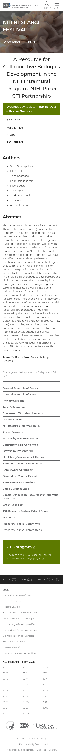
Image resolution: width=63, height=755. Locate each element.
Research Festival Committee (21, 523)
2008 (45, 696)
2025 (25, 667)
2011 (25, 690)
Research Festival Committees (22, 530)
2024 (45, 667)
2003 (25, 707)
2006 (26, 702)
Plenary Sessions (13, 400)
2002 (45, 707)
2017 (25, 678)
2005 (45, 702)
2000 (26, 713)
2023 (5, 673)
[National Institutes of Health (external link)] (24, 725)
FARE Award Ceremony (18, 469)
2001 (5, 713)
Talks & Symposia (14, 407)
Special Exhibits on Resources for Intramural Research (31, 496)
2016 (45, 678)
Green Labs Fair (13, 504)
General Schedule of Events (20, 388)
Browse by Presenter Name (20, 438)
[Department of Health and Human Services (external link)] (10, 725)
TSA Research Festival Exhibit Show (25, 511)
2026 (6, 589)
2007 (6, 702)
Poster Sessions (13, 432)
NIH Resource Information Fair (22, 425)
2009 (26, 696)
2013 (45, 684)
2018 (5, 678)
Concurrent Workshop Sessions (23, 413)
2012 (5, 690)
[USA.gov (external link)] (45, 725)
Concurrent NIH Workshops (20, 444)
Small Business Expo (16, 488)
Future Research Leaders (19, 482)
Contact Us (32, 738)
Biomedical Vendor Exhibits (20, 476)
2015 (20, 547)
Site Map (42, 749)
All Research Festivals (19, 661)
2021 (25, 673)
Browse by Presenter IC (18, 451)
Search (53, 749)
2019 (45, 673)
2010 (5, 696)
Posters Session (13, 419)
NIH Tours (9, 517)
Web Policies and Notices (20, 749)
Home (20, 738)
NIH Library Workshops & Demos (23, 457)
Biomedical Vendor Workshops (22, 463)
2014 (25, 684)
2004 (6, 707)
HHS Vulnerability (31, 744)
